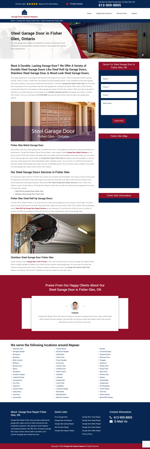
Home (89, 13)
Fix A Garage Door (61, 417)
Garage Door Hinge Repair (91, 420)
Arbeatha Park (18, 349)
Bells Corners (18, 360)
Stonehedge (104, 380)
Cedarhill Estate (18, 377)
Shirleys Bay (104, 374)
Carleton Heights (19, 374)
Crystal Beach (61, 349)
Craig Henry (17, 392)
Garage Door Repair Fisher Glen (28, 21)
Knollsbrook (60, 380)
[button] (68, 306)
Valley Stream (105, 394)
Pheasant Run (105, 357)
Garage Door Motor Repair (91, 424)
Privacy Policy (87, 434)
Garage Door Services (104, 13)
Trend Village (104, 389)
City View (16, 383)
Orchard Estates (105, 351)
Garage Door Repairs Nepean (74, 446)
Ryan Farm (104, 372)
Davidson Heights (62, 351)
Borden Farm (17, 366)
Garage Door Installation (63, 420)
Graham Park (61, 366)
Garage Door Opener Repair (64, 431)
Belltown (16, 363)
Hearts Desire (61, 372)
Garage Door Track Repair (91, 417)
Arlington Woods (19, 351)
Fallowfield (60, 354)
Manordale (60, 392)
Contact (134, 13)
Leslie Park (60, 383)
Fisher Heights (61, 360)
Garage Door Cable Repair (91, 431)
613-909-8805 (110, 5)
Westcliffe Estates (106, 397)
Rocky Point (104, 369)
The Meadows (105, 386)
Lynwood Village (62, 389)
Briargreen (16, 372)
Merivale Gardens (62, 397)
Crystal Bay (17, 397)
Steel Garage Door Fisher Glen (52, 21)
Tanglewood (104, 383)
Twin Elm (103, 392)
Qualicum (103, 363)
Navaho (102, 349)
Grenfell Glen (61, 369)
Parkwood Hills (105, 354)
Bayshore (16, 357)
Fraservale (60, 363)
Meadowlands (61, 394)
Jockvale (59, 377)
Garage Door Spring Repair (64, 424)
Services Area (122, 13)
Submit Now (119, 121)
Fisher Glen (60, 357)
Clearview (16, 386)
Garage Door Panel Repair (91, 427)
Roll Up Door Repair (62, 427)
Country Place (18, 389)
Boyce (15, 369)
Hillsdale (59, 374)
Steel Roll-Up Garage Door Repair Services (31, 208)
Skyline (102, 377)
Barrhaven (16, 354)
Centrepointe (17, 380)
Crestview (16, 394)
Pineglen (103, 360)
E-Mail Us (120, 421)
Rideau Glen (104, 366)
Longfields (60, 386)
